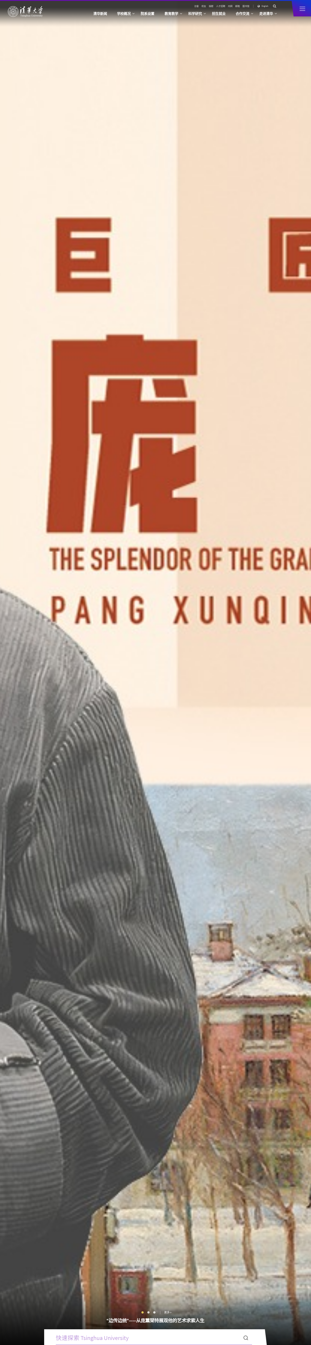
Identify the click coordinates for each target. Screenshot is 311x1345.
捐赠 (211, 6)
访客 (196, 6)
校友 (203, 6)
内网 (230, 6)
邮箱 (237, 6)
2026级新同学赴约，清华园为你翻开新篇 (155, 1321)
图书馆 (245, 6)
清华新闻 (100, 13)
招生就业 (219, 13)
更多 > (167, 1312)
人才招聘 (220, 6)
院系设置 (147, 13)
